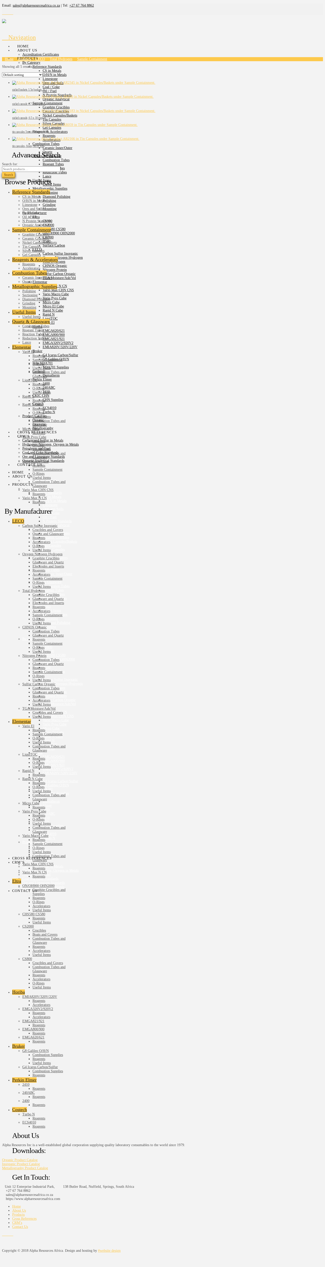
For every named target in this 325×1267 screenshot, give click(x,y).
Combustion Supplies (47, 1055)
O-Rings (38, 364)
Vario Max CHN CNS (38, 490)
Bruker (18, 1046)
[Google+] (9, 13)
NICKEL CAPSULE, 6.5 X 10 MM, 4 (28, 118)
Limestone (29, 205)
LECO (18, 521)
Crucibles (39, 930)
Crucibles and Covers (47, 530)
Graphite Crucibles (35, 234)
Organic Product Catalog (20, 1160)
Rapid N (28, 396)
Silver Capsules (33, 251)
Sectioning (30, 295)
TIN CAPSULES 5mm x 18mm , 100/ (30, 132)
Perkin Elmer (24, 1079)
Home (16, 1206)
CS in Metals (31, 197)
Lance (26, 342)
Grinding (28, 303)
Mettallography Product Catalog (25, 1168)
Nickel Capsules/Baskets (39, 243)
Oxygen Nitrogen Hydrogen (42, 554)
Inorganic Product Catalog (21, 1164)
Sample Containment (31, 229)
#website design (109, 1251)
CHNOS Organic (34, 627)
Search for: (10, 164)
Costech (19, 1109)
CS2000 (28, 926)
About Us (19, 1210)
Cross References (24, 1219)
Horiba (18, 992)
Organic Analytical (35, 225)
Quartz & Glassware (31, 321)
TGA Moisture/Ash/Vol (39, 708)
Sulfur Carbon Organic (38, 684)
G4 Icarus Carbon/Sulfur (40, 1067)
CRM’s (17, 1223)
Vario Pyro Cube (34, 437)
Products (18, 1214)
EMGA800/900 (33, 1029)
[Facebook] (3, 13)
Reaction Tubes (33, 334)
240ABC (28, 1093)
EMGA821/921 (33, 1021)
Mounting (29, 307)
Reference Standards (31, 191)
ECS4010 (29, 1122)
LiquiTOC (29, 380)
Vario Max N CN (34, 498)
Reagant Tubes (32, 330)
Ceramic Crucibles (35, 238)
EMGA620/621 (33, 1037)
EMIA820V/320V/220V (39, 997)
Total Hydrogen (33, 591)
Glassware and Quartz (48, 562)
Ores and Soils (32, 209)
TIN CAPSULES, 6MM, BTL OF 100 (28, 146)
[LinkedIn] (11, 13)
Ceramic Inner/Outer (37, 278)
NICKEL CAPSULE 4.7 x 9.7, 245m (28, 104)
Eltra (16, 881)
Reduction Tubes (34, 338)
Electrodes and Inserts (48, 566)
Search (8, 174)
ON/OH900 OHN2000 (38, 886)
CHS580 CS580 (33, 914)
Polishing (29, 291)
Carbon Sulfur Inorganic (40, 526)
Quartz (27, 282)
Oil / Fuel (29, 217)
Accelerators (31, 268)
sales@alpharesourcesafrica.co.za (36, 5)
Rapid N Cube (32, 405)
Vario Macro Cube (35, 461)
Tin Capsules (31, 247)
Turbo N (28, 1114)
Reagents (28, 264)
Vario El (28, 352)
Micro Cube (30, 429)
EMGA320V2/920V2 (37, 1009)
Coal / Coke (30, 213)
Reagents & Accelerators (35, 259)
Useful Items (24, 312)
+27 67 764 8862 (81, 5)
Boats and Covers (44, 934)
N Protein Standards (36, 221)
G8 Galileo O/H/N (35, 1051)
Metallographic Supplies (34, 286)
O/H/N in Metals (34, 201)
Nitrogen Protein (34, 656)
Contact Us (20, 1227)
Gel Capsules (31, 255)
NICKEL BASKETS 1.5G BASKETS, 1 (28, 89)
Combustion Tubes (29, 272)
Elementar (21, 347)
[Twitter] (6, 13)
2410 (25, 1084)
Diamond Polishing (36, 299)
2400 (25, 1101)
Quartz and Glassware (48, 534)
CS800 (27, 959)
